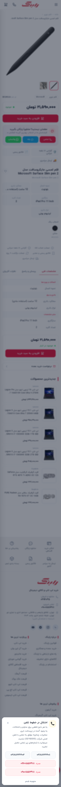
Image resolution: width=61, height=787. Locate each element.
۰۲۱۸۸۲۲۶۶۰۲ (17, 755)
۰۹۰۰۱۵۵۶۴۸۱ (30, 772)
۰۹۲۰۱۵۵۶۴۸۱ (30, 763)
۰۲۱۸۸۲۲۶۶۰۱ (43, 755)
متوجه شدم (30, 781)
